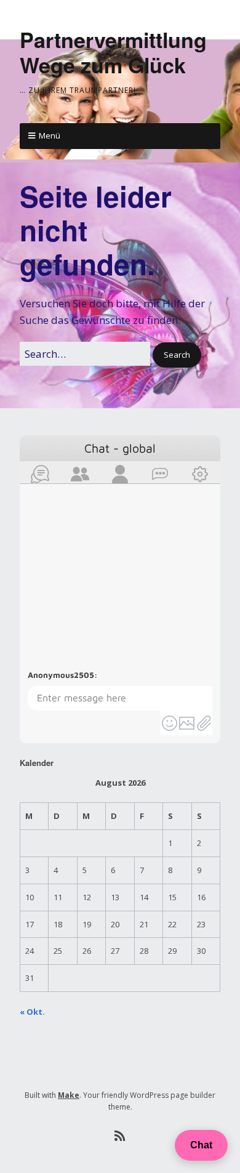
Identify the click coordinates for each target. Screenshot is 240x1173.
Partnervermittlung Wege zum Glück (113, 52)
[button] (177, 355)
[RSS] (120, 1136)
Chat (201, 1145)
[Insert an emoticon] (169, 723)
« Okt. (32, 1011)
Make (68, 1095)
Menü (49, 135)
